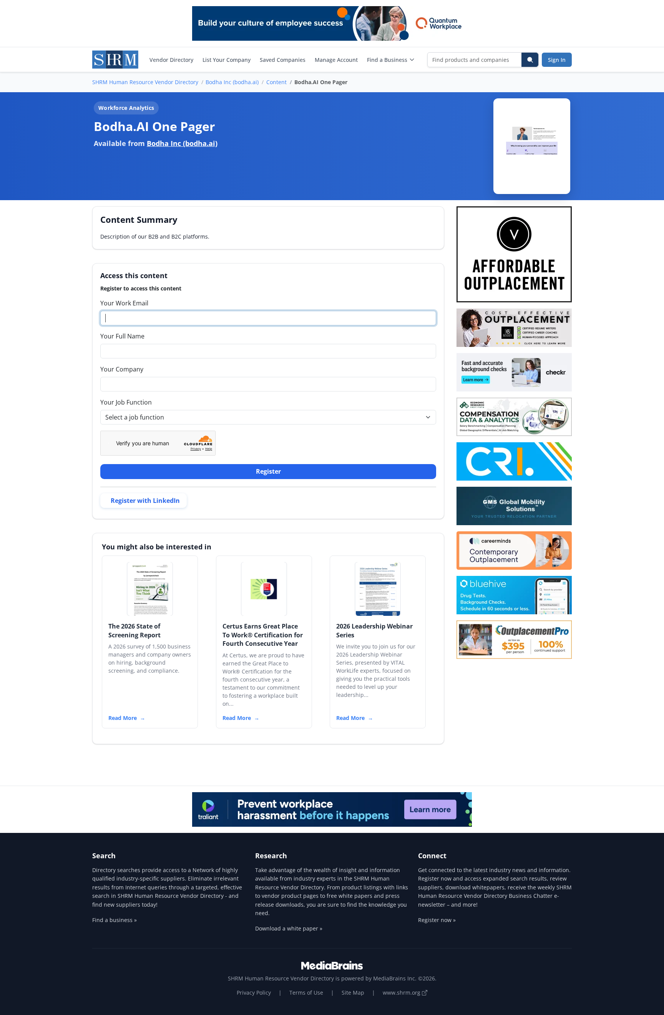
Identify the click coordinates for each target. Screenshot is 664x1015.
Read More (122, 717)
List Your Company (227, 59)
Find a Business (387, 59)
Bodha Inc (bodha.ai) (232, 82)
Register (268, 471)
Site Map (353, 992)
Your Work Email (124, 303)
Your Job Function (126, 402)
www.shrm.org (402, 992)
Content (276, 82)
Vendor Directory (171, 59)
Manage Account (336, 59)
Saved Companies (282, 59)
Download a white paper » (288, 928)
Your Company (121, 369)
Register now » (437, 920)
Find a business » (114, 920)
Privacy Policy (254, 992)
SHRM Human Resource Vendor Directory (145, 82)
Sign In (557, 59)
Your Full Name (122, 336)
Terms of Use (306, 992)
